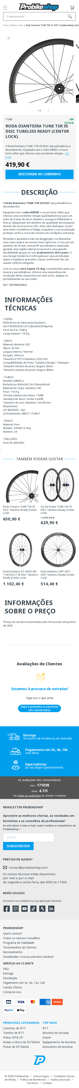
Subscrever (18, 846)
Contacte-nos (12, 992)
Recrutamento (12, 952)
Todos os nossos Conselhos (21, 938)
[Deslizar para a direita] (48, 110)
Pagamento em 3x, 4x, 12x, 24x (24, 983)
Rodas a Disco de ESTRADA (21, 1042)
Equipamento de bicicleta (59, 1042)
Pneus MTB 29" (13, 1037)
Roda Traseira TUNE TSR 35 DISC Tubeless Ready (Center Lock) (20, 510)
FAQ (6, 969)
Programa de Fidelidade (18, 943)
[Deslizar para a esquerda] (30, 110)
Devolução (10, 978)
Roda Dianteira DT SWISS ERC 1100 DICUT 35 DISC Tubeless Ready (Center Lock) (20, 574)
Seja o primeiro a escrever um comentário (39, 708)
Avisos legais (41, 1076)
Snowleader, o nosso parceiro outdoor (28, 957)
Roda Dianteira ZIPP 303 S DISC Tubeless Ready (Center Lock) (58, 574)
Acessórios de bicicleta (58, 1047)
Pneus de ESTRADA (16, 1047)
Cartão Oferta (12, 987)
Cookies (47, 1083)
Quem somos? (12, 933)
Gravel (47, 1037)
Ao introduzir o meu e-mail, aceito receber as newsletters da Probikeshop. (39, 827)
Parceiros (32, 1083)
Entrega (8, 973)
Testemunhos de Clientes (20, 947)
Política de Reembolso (33, 1079)
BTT (45, 1028)
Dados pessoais (60, 1079)
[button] (5, 7)
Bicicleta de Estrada (56, 1033)
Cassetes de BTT (14, 1028)
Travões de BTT (13, 1033)
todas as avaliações (29, 795)
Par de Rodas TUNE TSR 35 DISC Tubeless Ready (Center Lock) (58, 510)
